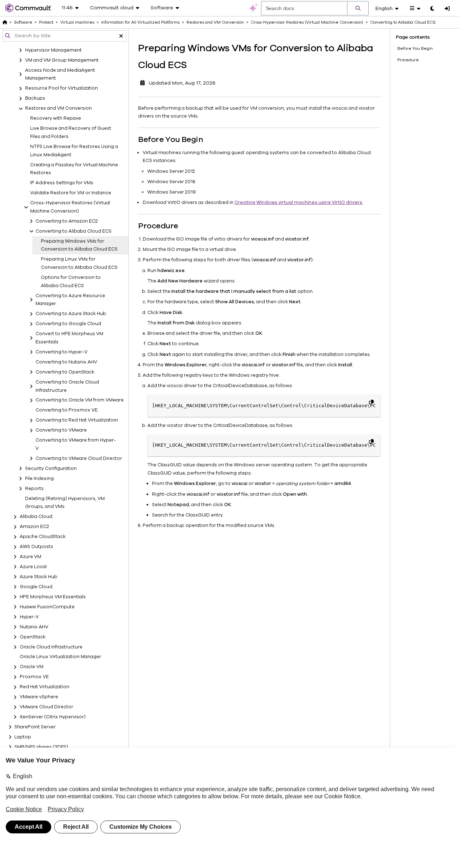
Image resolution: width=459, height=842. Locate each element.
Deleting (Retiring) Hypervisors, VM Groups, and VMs (65, 502)
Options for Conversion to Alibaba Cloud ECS (71, 281)
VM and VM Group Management (62, 60)
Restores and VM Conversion (58, 108)
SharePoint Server (35, 727)
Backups (35, 98)
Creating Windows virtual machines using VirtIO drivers (298, 202)
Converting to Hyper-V (61, 352)
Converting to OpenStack (65, 372)
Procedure (408, 60)
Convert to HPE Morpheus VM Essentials (69, 338)
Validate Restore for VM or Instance (70, 193)
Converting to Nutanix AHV (66, 362)
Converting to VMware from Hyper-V (76, 444)
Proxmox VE (34, 677)
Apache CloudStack (43, 537)
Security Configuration (51, 468)
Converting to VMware (61, 430)
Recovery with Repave (55, 118)
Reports (34, 488)
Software (23, 22)
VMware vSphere (39, 697)
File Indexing (39, 478)
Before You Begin (415, 48)
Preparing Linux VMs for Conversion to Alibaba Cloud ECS (79, 263)
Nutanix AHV (34, 627)
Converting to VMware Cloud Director (79, 458)
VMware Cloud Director (46, 707)
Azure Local (33, 566)
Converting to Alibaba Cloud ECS (74, 231)
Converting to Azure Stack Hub (71, 314)
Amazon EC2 (34, 527)
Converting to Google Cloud (68, 324)
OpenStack (33, 637)
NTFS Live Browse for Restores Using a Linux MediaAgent (74, 150)
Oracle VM (31, 667)
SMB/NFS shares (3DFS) (41, 747)
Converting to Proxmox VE (67, 410)
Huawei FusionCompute (47, 607)
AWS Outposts (36, 547)
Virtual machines (77, 22)
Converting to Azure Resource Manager (70, 299)
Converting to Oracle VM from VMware (80, 400)
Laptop (22, 737)
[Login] (447, 9)
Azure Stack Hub (38, 577)
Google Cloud (36, 587)
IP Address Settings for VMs (61, 183)
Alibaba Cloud (36, 517)
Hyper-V (29, 617)
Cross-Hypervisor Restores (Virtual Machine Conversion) (70, 207)
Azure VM (30, 556)
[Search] (358, 8)
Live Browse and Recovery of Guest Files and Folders (70, 132)
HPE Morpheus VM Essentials (53, 597)
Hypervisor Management (53, 50)
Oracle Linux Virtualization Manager (60, 657)
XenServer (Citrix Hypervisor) (53, 717)
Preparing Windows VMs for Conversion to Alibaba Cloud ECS (79, 245)
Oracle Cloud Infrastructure (51, 647)
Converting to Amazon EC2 (67, 221)
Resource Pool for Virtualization (61, 88)
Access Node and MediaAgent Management (60, 74)
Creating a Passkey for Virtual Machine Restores (74, 169)
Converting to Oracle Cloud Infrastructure (67, 386)
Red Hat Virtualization (44, 687)
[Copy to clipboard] (371, 401)
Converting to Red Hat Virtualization (77, 420)
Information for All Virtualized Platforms (140, 22)
